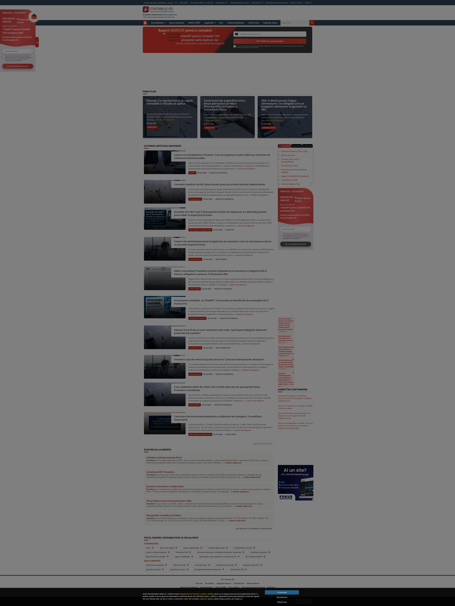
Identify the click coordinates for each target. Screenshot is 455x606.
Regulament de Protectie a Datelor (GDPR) (196, 594)
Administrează (282, 597)
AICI (206, 599)
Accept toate (282, 592)
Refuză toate (282, 602)
